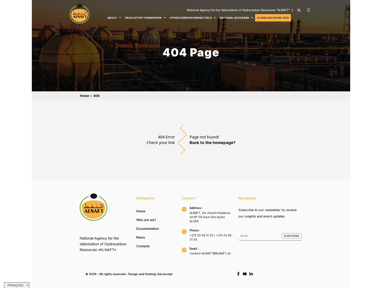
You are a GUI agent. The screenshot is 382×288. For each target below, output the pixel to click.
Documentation (147, 229)
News (140, 237)
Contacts (143, 246)
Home (140, 211)
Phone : (195, 230)
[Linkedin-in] (251, 274)
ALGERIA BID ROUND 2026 (273, 17)
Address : (196, 208)
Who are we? (146, 220)
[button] (307, 10)
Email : (194, 248)
